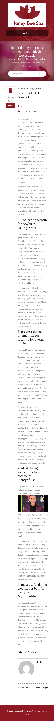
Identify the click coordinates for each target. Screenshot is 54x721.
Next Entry (41, 687)
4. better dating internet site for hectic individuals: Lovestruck (32, 93)
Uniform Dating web (34, 59)
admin (23, 106)
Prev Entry (24, 687)
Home (20, 59)
